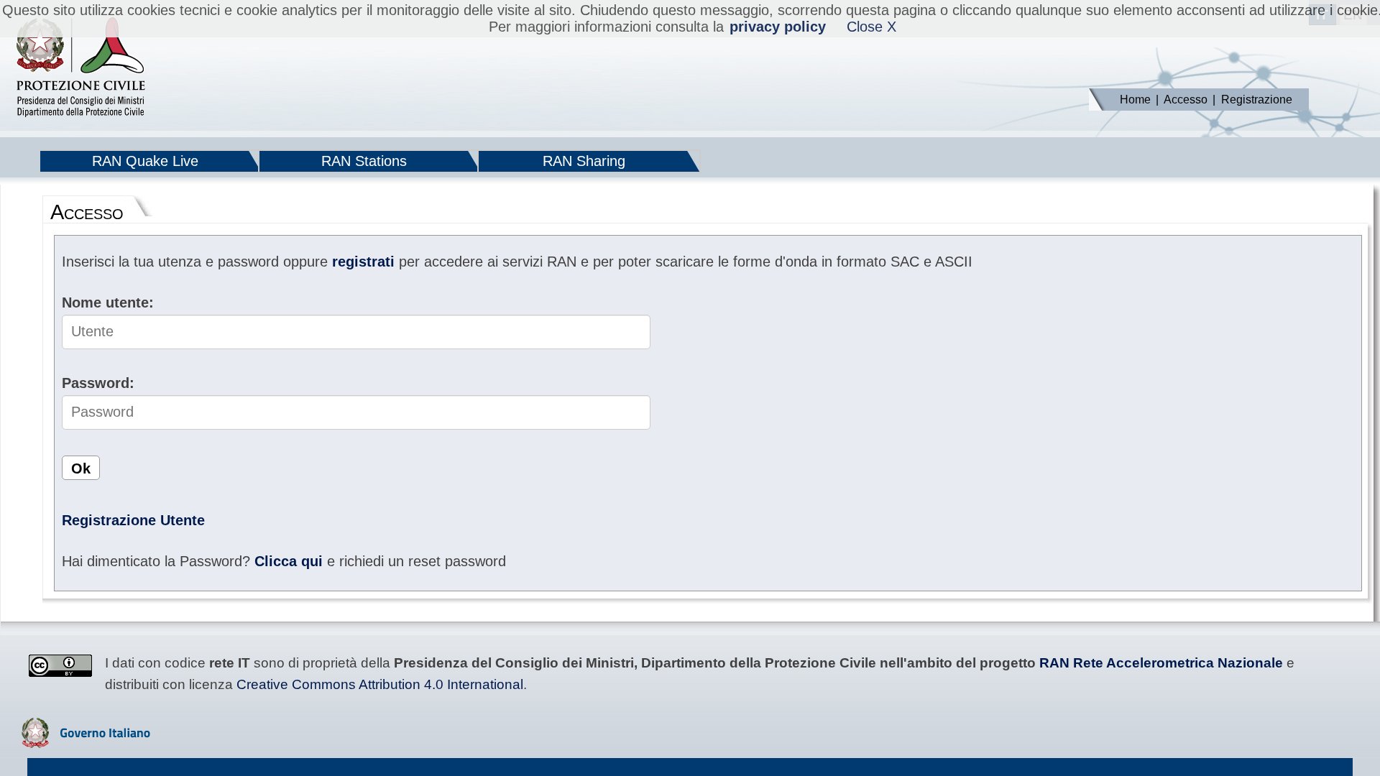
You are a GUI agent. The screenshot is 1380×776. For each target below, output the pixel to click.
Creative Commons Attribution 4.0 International (379, 684)
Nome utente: (108, 302)
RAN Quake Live (145, 161)
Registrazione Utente (133, 520)
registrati (363, 261)
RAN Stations (364, 161)
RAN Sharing (584, 161)
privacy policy (778, 26)
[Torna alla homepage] (80, 68)
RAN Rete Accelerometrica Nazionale (1161, 662)
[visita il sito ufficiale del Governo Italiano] (86, 743)
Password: (98, 383)
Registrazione (1256, 99)
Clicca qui (288, 561)
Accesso (1186, 99)
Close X (871, 26)
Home (1135, 99)
